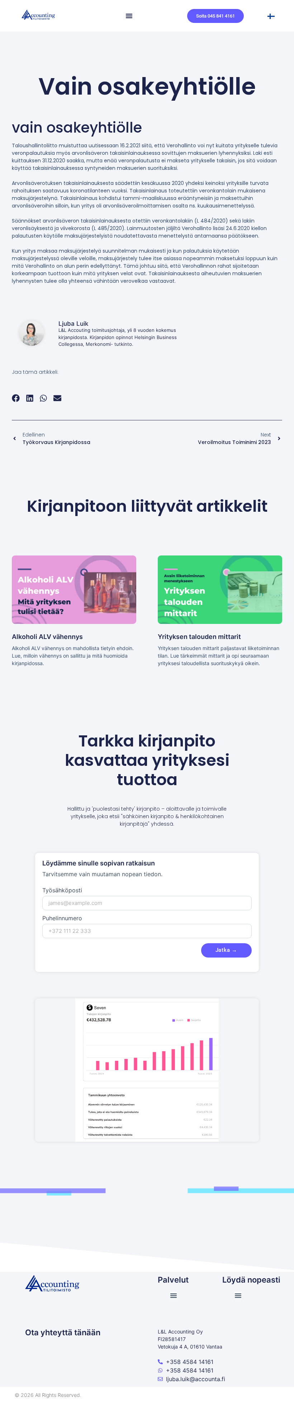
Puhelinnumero (62, 918)
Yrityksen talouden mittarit (199, 636)
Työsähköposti (62, 890)
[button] (16, 398)
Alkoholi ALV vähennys (47, 636)
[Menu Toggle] (129, 15)
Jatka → (226, 950)
